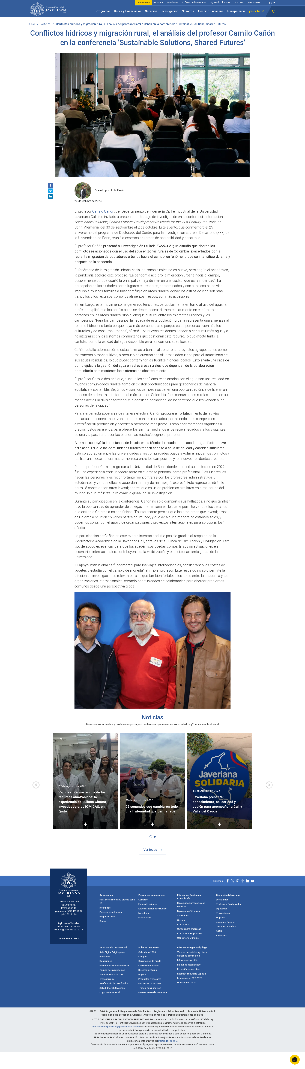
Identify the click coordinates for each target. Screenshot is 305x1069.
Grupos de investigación (112, 970)
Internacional (254, 2)
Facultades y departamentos (114, 965)
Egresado (215, 2)
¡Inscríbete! (256, 11)
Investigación (169, 11)
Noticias (45, 24)
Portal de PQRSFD (167, 1040)
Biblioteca (105, 956)
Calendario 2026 (147, 952)
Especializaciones (147, 904)
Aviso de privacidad (154, 1014)
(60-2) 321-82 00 (69, 914)
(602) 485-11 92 (74, 911)
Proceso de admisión (111, 912)
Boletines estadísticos (189, 964)
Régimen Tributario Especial (191, 973)
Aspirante (158, 2)
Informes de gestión (187, 960)
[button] (274, 11)
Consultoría (183, 924)
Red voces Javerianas (149, 983)
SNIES (93, 1011)
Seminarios (183, 915)
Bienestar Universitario (200, 1011)
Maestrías (143, 913)
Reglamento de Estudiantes (135, 1011)
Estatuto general (108, 1011)
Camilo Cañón (103, 211)
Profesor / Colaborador (228, 904)
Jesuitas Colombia (226, 926)
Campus (142, 956)
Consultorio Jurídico (188, 937)
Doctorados (144, 917)
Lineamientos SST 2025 (189, 978)
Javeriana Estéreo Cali (111, 974)
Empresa (239, 2)
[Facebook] (50, 185)
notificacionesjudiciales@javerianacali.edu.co (116, 1026)
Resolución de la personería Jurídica (120, 1014)
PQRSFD (142, 974)
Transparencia (236, 11)
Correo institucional (148, 965)
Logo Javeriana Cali (110, 992)
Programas (103, 11)
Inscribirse (105, 907)
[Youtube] (252, 880)
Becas (103, 921)
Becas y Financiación (128, 11)
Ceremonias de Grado (149, 961)
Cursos (181, 920)
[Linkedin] (50, 196)
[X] (50, 190)
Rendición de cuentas (188, 969)
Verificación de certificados (114, 983)
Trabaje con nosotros (149, 987)
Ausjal (219, 930)
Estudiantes (222, 899)
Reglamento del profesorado (169, 1011)
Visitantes (221, 935)
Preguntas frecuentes (149, 978)
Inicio (31, 24)
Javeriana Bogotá (225, 922)
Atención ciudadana (210, 11)
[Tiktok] (242, 880)
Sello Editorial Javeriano (112, 987)
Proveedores (223, 913)
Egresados (221, 908)
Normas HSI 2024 (186, 982)
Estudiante (172, 2)
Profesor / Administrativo (194, 2)
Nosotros (188, 11)
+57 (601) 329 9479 (70, 926)
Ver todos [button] (150, 849)
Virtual (227, 2)
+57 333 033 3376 (74, 929)
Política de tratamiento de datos (185, 1014)
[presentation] (36, 784)
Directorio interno (147, 970)
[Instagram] (237, 880)
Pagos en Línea (107, 916)
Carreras (143, 899)
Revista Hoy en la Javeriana (152, 992)
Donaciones (106, 961)
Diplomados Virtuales (188, 911)
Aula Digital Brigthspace (112, 952)
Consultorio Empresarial (189, 933)
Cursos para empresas (189, 928)
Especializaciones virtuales (152, 908)
